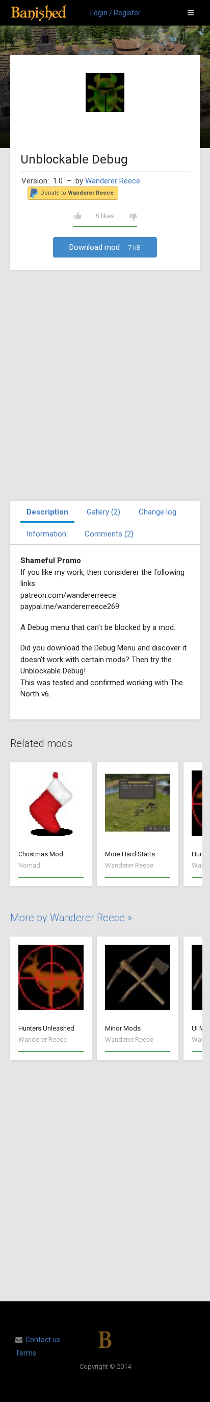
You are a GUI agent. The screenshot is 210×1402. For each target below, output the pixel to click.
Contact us (42, 1340)
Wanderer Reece (112, 180)
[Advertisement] (105, 385)
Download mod (105, 247)
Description (47, 512)
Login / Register (115, 13)
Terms (25, 1353)
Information (46, 534)
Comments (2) (109, 534)
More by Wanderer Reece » (71, 918)
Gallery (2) (103, 512)
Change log (157, 512)
